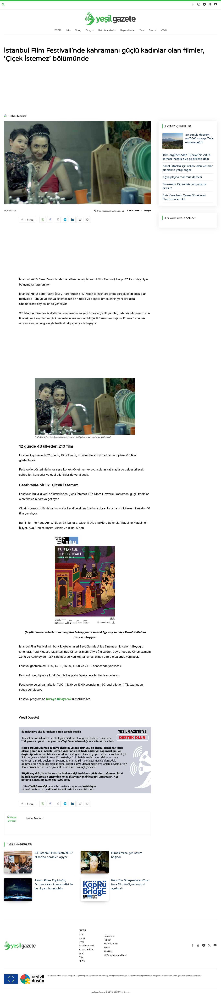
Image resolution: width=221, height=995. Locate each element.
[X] (210, 4)
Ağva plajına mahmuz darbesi (182, 177)
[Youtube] (216, 4)
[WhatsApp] (42, 220)
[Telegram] (204, 4)
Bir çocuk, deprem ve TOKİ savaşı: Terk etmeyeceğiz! (199, 138)
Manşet (147, 211)
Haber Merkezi (18, 116)
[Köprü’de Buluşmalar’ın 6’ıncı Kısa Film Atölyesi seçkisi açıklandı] (95, 889)
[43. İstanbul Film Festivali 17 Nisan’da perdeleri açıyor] (18, 862)
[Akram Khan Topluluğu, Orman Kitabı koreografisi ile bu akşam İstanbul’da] (18, 889)
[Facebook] (193, 4)
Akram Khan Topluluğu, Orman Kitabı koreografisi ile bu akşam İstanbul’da (53, 884)
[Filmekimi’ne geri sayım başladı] (95, 862)
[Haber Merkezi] (6, 116)
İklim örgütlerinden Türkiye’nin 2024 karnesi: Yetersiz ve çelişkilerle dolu (186, 156)
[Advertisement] (110, 88)
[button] (3, 5)
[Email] (80, 220)
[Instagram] (199, 4)
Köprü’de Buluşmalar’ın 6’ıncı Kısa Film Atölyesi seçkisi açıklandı (130, 884)
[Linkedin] (72, 220)
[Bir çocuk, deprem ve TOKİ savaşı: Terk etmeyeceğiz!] (172, 141)
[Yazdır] (87, 220)
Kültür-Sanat (133, 211)
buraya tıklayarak (58, 699)
